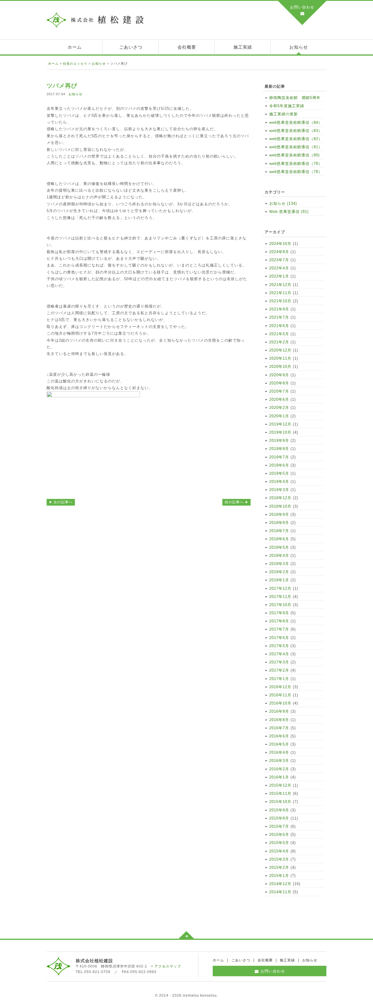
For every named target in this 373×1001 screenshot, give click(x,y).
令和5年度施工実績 (286, 106)
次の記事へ (62, 502)
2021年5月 (279, 334)
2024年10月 (280, 243)
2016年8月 (279, 720)
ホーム (75, 47)
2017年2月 (279, 670)
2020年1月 (279, 416)
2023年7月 (279, 260)
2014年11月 (280, 892)
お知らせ (298, 47)
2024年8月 (279, 252)
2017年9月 (279, 613)
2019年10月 (280, 432)
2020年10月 (280, 366)
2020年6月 (279, 399)
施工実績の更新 (283, 114)
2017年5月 (279, 646)
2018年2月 (279, 572)
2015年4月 (279, 851)
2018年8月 (279, 522)
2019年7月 (279, 457)
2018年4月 (279, 555)
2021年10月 (280, 301)
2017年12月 (280, 588)
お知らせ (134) (283, 203)
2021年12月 (280, 285)
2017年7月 (279, 629)
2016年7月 (279, 728)
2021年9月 (279, 309)
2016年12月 (280, 687)
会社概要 (186, 47)
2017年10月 (280, 605)
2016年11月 (280, 695)
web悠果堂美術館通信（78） (295, 172)
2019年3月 (279, 490)
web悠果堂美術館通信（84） (295, 122)
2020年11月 (280, 358)
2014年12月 (280, 884)
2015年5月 (279, 843)
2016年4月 (279, 752)
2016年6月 (279, 736)
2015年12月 (280, 785)
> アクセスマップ (166, 966)
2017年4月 (279, 654)
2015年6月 (279, 834)
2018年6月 (279, 539)
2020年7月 (279, 391)
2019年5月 (279, 473)
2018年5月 (279, 547)
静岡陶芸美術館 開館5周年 (295, 98)
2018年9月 (279, 514)
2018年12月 (280, 498)
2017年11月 (280, 596)
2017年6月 (279, 637)
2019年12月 (280, 424)
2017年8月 (279, 621)
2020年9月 (279, 375)
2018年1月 (279, 580)
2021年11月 (280, 293)
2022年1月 (279, 276)
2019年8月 (279, 448)
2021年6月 (279, 326)
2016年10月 (280, 703)
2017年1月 (279, 679)
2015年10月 (280, 801)
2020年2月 (279, 407)
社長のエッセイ (75, 63)
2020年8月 (279, 383)
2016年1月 (279, 777)
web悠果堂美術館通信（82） (295, 139)
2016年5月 (279, 744)
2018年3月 (279, 564)
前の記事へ (235, 502)
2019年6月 (279, 465)
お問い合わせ (302, 7)
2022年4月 (279, 268)
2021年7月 (279, 317)
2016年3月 (279, 760)
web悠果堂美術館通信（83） (295, 130)
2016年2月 (279, 769)
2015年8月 (279, 818)
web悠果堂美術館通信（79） (295, 163)
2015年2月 (279, 867)
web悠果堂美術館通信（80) (294, 155)
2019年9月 (279, 440)
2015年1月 (279, 875)
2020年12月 (280, 350)
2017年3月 (279, 662)
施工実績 (242, 47)
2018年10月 (280, 506)
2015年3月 (279, 859)
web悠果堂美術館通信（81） (295, 147)
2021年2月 (279, 342)
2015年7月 (279, 826)
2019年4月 (279, 481)
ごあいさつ (130, 47)
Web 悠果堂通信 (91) (289, 211)
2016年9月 (279, 711)
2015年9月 (279, 810)
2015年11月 (280, 793)
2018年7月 (279, 531)
